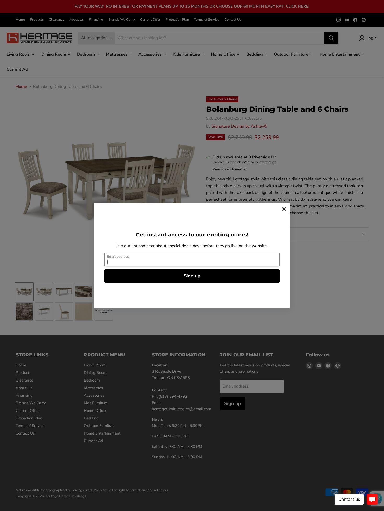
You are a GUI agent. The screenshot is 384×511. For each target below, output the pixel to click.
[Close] (284, 209)
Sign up (192, 276)
